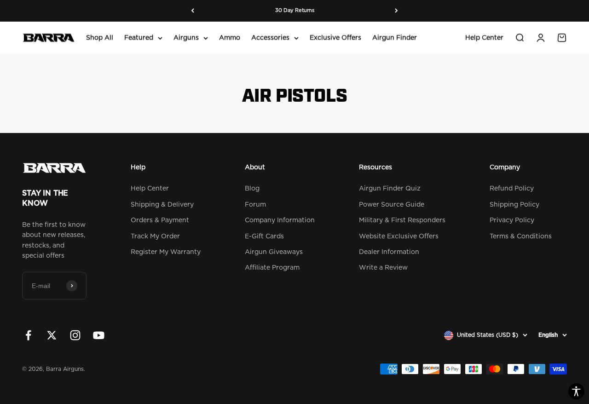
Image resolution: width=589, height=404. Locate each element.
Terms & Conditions (521, 236)
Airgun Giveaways (274, 252)
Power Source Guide (391, 205)
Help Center (484, 38)
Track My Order (155, 236)
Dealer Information (389, 252)
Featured (138, 38)
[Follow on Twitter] (52, 335)
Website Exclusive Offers (399, 236)
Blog (252, 188)
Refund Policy (512, 188)
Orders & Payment (160, 220)
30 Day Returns (294, 8)
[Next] (396, 10)
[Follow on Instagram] (75, 335)
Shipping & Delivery (162, 205)
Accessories (270, 38)
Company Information (280, 220)
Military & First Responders (402, 220)
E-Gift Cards (264, 236)
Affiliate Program (272, 268)
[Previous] (192, 10)
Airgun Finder (394, 38)
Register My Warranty (166, 252)
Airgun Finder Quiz (390, 188)
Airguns (186, 38)
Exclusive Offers (335, 38)
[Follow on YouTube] (98, 335)
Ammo (229, 38)
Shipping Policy (514, 205)
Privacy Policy (512, 220)
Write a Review (383, 268)
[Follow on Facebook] (28, 335)
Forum (255, 205)
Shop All (99, 38)
